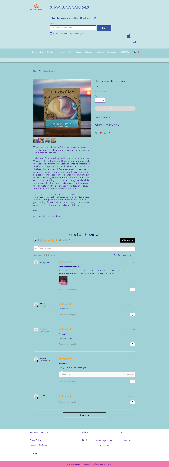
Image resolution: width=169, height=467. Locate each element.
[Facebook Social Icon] (135, 52)
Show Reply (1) (65, 374)
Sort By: (117, 255)
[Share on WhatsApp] (105, 132)
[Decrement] (96, 100)
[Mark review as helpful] (132, 289)
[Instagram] (138, 52)
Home (36, 71)
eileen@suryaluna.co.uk (106, 52)
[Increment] (103, 100)
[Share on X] (109, 132)
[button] (129, 35)
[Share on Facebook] (96, 132)
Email (52, 23)
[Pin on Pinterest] (100, 132)
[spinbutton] (100, 100)
